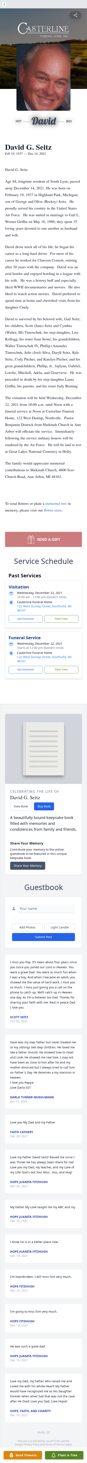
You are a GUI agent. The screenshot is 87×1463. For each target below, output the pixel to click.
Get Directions (25, 619)
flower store (53, 510)
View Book (21, 806)
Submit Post (43, 937)
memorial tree (56, 503)
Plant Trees (61, 619)
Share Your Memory (28, 866)
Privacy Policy (31, 1444)
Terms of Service (55, 1444)
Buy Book (44, 806)
